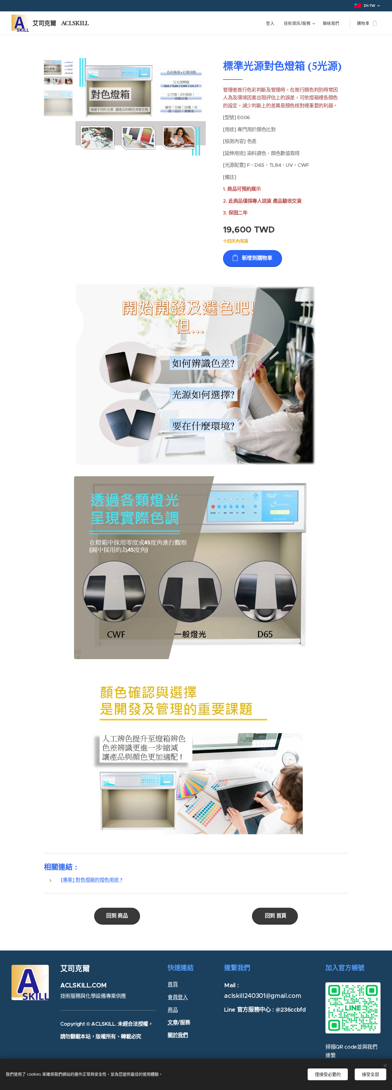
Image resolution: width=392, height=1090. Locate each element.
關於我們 (178, 1035)
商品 (173, 1009)
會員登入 (178, 997)
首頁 (173, 984)
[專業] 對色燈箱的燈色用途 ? (92, 880)
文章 (173, 1022)
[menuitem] (272, 23)
